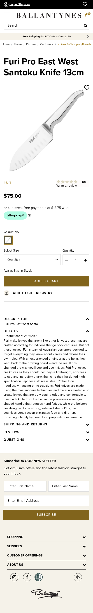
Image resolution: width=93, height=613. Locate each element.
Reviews (11, 432)
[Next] (88, 36)
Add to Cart (46, 281)
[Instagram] (14, 577)
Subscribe (46, 515)
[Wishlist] (86, 88)
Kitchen (31, 44)
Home (5, 44)
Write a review (66, 185)
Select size (11, 250)
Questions (14, 440)
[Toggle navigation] (7, 13)
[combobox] (46, 26)
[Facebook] (27, 577)
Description (16, 319)
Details (11, 331)
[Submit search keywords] (85, 25)
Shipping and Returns (25, 424)
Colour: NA (11, 232)
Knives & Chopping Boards (74, 44)
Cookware (46, 44)
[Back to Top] (78, 577)
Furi (7, 182)
